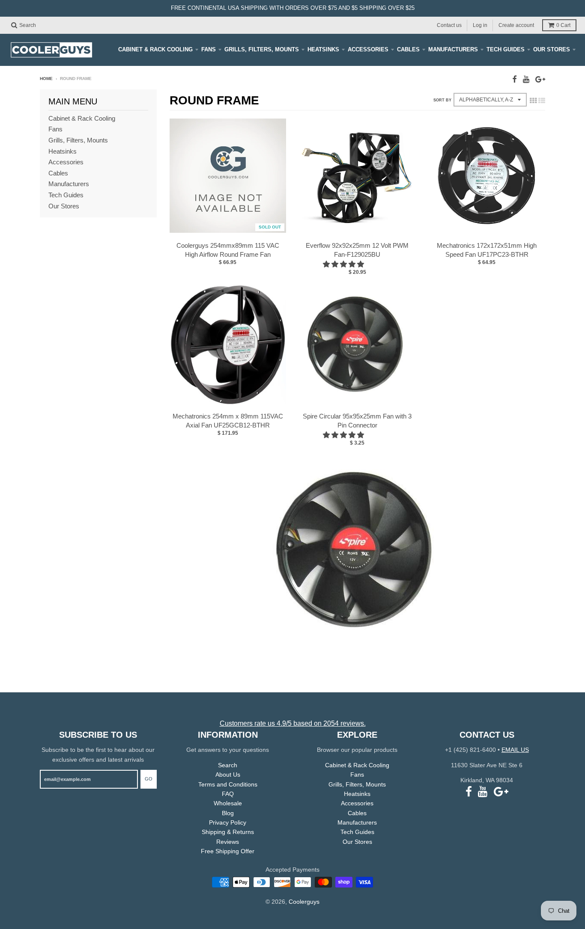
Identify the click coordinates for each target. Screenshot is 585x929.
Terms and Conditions (227, 784)
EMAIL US (515, 749)
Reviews (227, 841)
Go (148, 778)
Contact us (449, 25)
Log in (480, 25)
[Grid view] (533, 100)
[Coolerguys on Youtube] (526, 79)
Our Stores (551, 49)
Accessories (368, 49)
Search (227, 765)
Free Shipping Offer (227, 851)
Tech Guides (506, 49)
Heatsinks (323, 49)
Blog (228, 813)
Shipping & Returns (228, 831)
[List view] (541, 100)
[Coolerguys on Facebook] (514, 79)
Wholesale (228, 803)
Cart (563, 25)
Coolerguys (304, 901)
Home (46, 78)
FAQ (228, 793)
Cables (408, 49)
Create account (516, 25)
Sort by (442, 100)
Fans (208, 49)
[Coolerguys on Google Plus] (540, 79)
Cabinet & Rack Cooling (155, 49)
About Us (227, 774)
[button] (344, 264)
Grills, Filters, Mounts (261, 49)
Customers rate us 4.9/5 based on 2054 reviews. (293, 723)
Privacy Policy (227, 822)
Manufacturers (453, 49)
